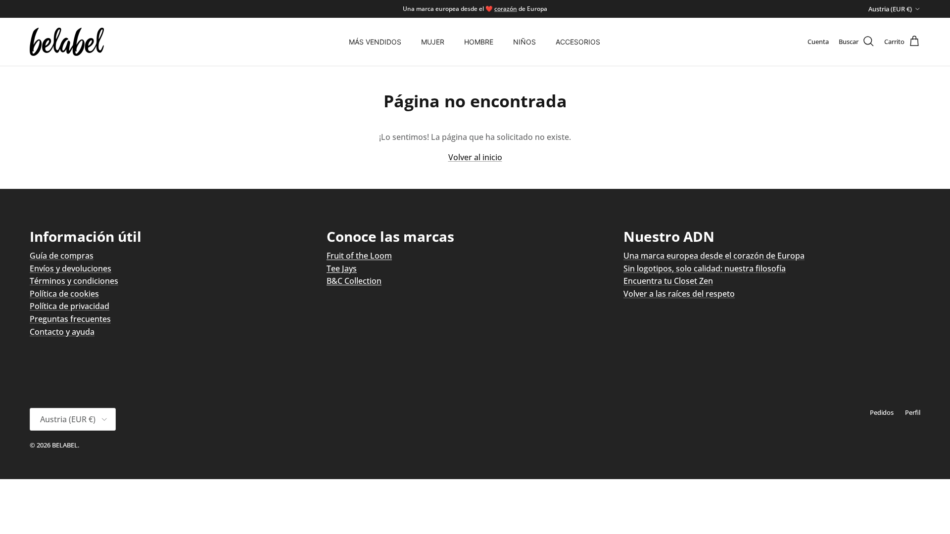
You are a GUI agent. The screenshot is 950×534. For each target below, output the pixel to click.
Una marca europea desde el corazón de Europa (714, 255)
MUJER (432, 42)
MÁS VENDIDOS (375, 42)
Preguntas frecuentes (70, 318)
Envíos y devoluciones (70, 268)
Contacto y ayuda (62, 331)
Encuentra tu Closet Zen (668, 280)
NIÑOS (524, 42)
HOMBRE (478, 42)
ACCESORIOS (578, 42)
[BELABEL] (67, 42)
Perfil (912, 412)
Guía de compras (62, 255)
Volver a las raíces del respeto (679, 293)
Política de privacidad (69, 306)
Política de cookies (64, 293)
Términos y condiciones (74, 280)
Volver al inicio (475, 157)
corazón (505, 8)
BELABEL (65, 445)
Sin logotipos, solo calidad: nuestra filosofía (704, 268)
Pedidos (882, 412)
